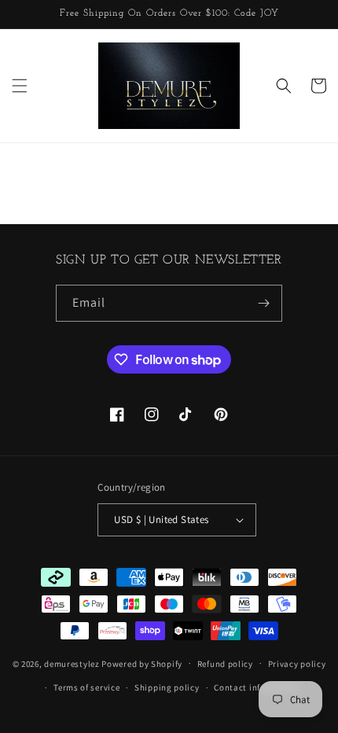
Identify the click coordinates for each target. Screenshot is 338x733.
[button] (19, 85)
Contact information (256, 687)
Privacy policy (297, 663)
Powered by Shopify (141, 663)
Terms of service (86, 687)
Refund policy (225, 663)
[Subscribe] (264, 303)
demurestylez (71, 663)
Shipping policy (167, 687)
